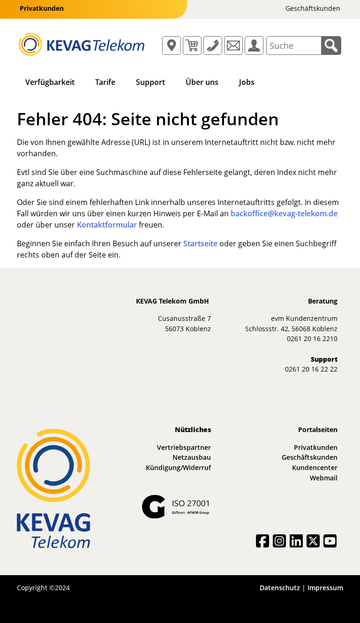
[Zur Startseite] (81, 43)
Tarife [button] (105, 82)
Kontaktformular (107, 225)
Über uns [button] (202, 82)
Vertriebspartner (184, 447)
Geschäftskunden (310, 457)
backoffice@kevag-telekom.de (284, 213)
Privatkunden (316, 447)
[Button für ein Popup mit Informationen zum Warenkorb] (192, 45)
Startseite (200, 243)
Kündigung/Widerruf (178, 467)
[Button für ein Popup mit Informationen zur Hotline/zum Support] (212, 45)
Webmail (324, 477)
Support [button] (150, 82)
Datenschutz (280, 587)
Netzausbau (191, 457)
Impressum (325, 587)
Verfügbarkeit (50, 82)
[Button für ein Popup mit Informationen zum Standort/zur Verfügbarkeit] (171, 45)
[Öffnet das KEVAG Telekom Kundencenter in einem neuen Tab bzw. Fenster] (254, 45)
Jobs (247, 82)
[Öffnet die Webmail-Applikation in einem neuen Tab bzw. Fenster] (233, 45)
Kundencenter (315, 467)
